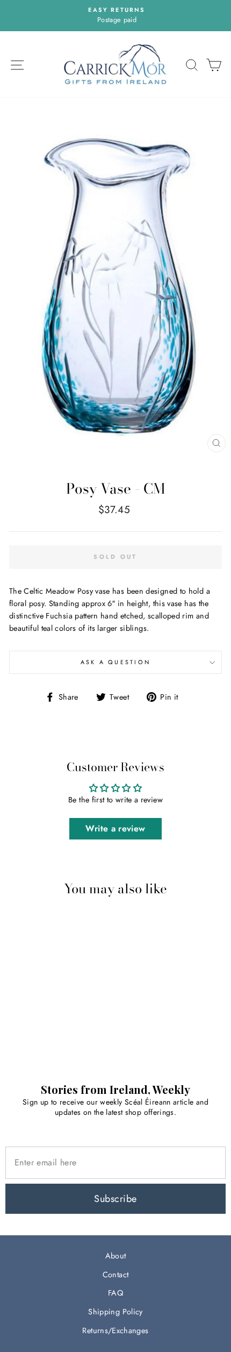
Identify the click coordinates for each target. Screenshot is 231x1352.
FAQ (115, 1292)
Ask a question (116, 662)
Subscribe (115, 1199)
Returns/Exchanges (115, 1330)
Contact (116, 1274)
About (115, 1255)
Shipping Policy (115, 1311)
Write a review (115, 828)
